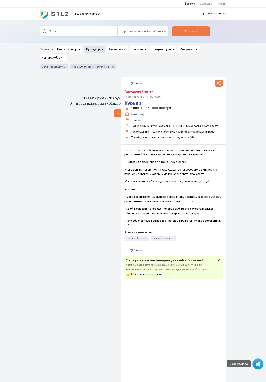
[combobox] (79, 31)
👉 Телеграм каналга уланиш (144, 274)
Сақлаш (138, 83)
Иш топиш (191, 31)
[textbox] (79, 31)
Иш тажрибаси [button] (52, 57)
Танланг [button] (45, 49)
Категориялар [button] (67, 49)
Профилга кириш (215, 13)
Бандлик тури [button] (161, 49)
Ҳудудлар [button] (93, 49)
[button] (219, 83)
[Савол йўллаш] (257, 363)
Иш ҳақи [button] (137, 49)
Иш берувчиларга (86, 13)
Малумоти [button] (187, 49)
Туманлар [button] (116, 49)
